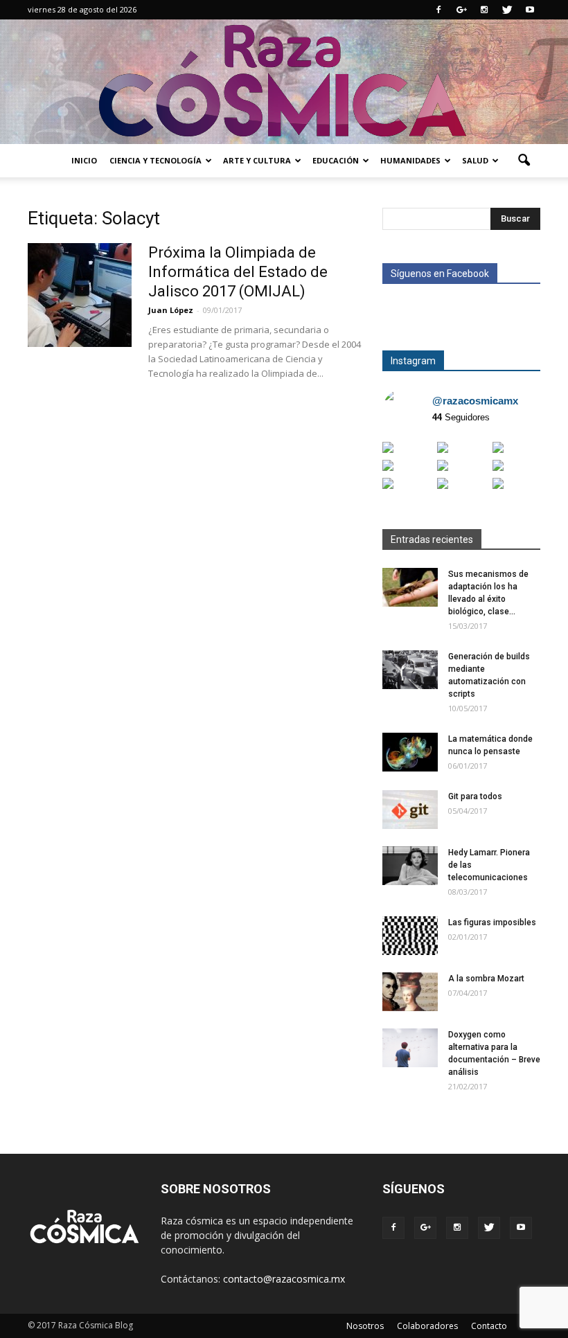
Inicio (84, 160)
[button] (523, 160)
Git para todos (475, 796)
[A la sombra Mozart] (410, 991)
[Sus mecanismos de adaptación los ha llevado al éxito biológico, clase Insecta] (410, 587)
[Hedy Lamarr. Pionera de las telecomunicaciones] (410, 865)
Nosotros (365, 1326)
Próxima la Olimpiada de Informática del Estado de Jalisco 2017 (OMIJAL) (238, 272)
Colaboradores (427, 1326)
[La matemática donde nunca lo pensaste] (410, 752)
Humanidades (410, 160)
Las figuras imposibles (492, 922)
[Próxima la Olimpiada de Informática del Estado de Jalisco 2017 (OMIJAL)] (80, 295)
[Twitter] (507, 9)
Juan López (170, 310)
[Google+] (461, 9)
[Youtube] (530, 9)
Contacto (489, 1326)
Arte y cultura (257, 160)
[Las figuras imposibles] (410, 935)
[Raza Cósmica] (284, 81)
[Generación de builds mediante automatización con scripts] (410, 669)
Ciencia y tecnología (155, 160)
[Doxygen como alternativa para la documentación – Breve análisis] (410, 1047)
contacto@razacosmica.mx (284, 1278)
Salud (475, 160)
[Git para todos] (410, 809)
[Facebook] (438, 9)
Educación (335, 160)
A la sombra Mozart (486, 978)
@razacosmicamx (475, 401)
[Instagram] (484, 9)
